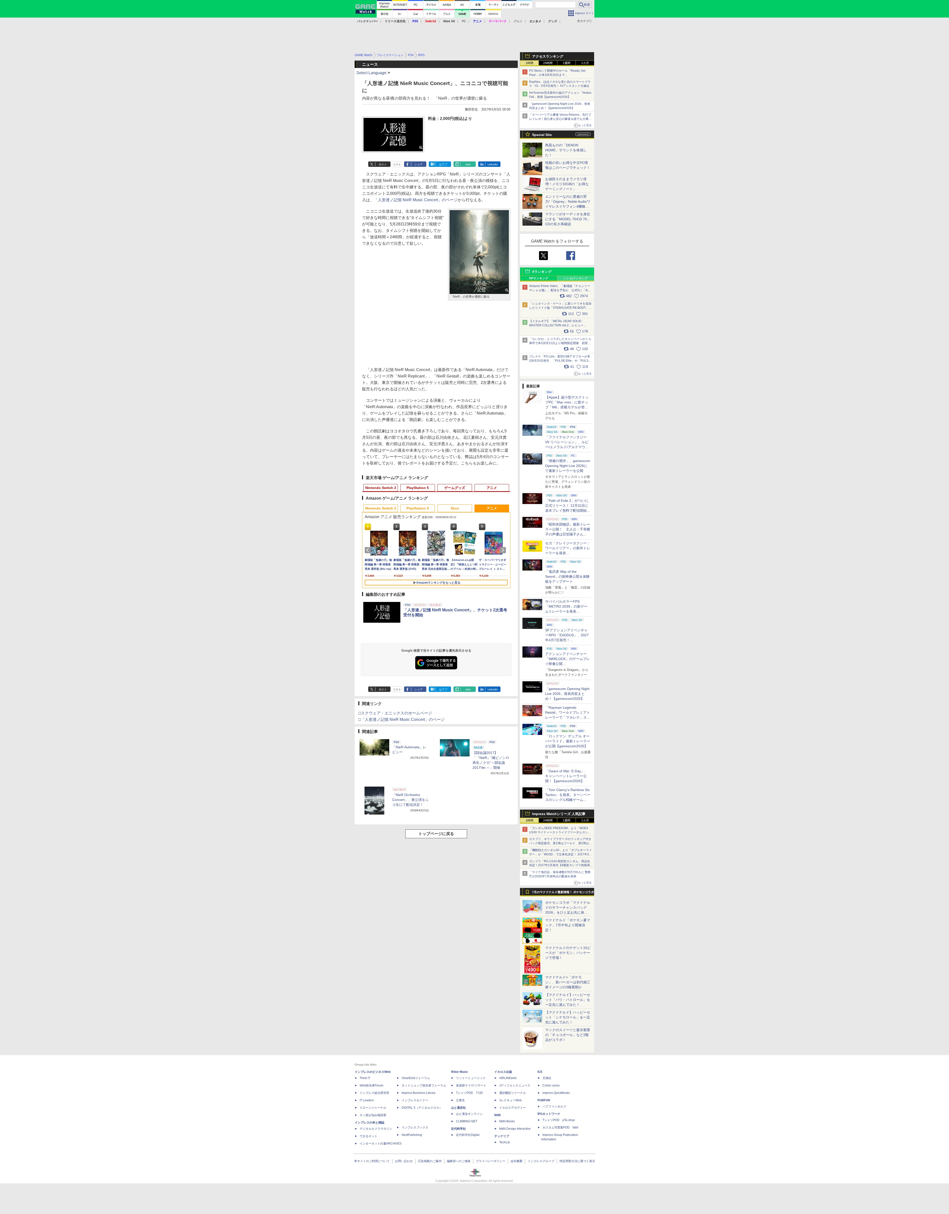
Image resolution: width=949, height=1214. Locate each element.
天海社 (546, 1078)
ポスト (383, 164)
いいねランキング (576, 278)
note (468, 164)
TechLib (504, 1142)
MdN (497, 1115)
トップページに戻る (436, 834)
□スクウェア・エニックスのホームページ (395, 713)
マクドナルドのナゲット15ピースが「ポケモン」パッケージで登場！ (568, 953)
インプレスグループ (541, 1161)
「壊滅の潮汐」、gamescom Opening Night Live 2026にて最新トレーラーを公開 (567, 466)
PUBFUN (544, 1100)
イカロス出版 (503, 1072)
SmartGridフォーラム (416, 1078)
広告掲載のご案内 (430, 1161)
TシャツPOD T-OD (469, 1093)
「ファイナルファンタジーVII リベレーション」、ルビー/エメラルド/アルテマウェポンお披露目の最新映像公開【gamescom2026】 (567, 447)
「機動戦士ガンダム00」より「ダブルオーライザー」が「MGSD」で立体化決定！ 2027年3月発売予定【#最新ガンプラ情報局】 (560, 854)
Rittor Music (459, 1072)
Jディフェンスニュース (514, 1085)
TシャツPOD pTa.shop (558, 1120)
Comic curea (551, 1085)
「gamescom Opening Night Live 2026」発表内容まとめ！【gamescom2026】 (567, 694)
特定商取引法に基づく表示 (577, 1161)
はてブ (443, 164)
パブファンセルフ (554, 1106)
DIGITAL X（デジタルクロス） (422, 1107)
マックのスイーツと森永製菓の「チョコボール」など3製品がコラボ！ (567, 1035)
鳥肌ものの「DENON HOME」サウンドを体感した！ (566, 150)
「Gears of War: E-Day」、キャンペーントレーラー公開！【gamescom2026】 (566, 776)
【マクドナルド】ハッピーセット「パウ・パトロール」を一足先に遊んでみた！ (567, 1000)
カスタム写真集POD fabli (560, 1127)
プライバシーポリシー (490, 1161)
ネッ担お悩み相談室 (373, 1115)
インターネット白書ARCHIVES (381, 1143)
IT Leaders (367, 1100)
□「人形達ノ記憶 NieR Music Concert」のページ (401, 719)
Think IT (365, 1078)
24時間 (548, 63)
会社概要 (516, 1161)
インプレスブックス (415, 1127)
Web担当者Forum (371, 1085)
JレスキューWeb (510, 1100)
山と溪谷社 (458, 1107)
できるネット (368, 1136)
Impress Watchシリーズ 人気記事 (558, 814)
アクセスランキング (547, 56)
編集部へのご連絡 (459, 1161)
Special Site (542, 135)
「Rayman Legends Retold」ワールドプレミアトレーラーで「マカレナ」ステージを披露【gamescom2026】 (567, 717)
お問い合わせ (404, 1161)
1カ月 (585, 63)
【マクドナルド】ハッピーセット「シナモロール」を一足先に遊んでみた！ (567, 1017)
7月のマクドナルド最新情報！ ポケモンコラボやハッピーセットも (563, 893)
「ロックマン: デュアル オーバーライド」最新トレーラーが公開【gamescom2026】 (567, 741)
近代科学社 (458, 1128)
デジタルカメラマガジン (376, 1128)
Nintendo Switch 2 (380, 488)
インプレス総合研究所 (374, 1093)
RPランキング (538, 278)
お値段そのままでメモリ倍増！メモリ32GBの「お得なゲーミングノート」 (567, 184)
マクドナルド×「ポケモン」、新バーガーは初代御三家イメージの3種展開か (567, 982)
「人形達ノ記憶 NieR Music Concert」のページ (416, 200)
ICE (540, 1072)
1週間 (566, 63)
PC (464, 21)
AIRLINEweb (508, 1078)
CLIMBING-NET (466, 1121)
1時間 (529, 63)
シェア (418, 164)
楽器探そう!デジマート (471, 1085)
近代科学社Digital (467, 1135)
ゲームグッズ (454, 488)
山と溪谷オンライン (469, 1114)
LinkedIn (493, 164)
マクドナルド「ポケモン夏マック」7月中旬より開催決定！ (567, 925)
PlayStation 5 (418, 488)
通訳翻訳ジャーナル (512, 1093)
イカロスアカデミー (512, 1107)
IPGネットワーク (549, 1114)
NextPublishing (412, 1135)
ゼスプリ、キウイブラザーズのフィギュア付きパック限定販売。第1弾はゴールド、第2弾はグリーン (560, 843)
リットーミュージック (471, 1078)
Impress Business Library (418, 1093)
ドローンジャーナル (373, 1107)
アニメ (492, 488)
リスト (397, 164)
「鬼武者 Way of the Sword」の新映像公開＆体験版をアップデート (567, 576)
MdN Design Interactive (515, 1128)
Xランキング (542, 272)
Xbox (455, 508)
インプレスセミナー (415, 1100)
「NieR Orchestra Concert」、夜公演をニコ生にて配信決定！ (410, 800)
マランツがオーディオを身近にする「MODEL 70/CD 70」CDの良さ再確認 (567, 219)
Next (504, 550)
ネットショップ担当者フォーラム (424, 1085)
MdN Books (507, 1121)
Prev (369, 550)
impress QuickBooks (556, 1093)
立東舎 (460, 1100)
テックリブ (501, 1136)
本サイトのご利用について (372, 1161)
